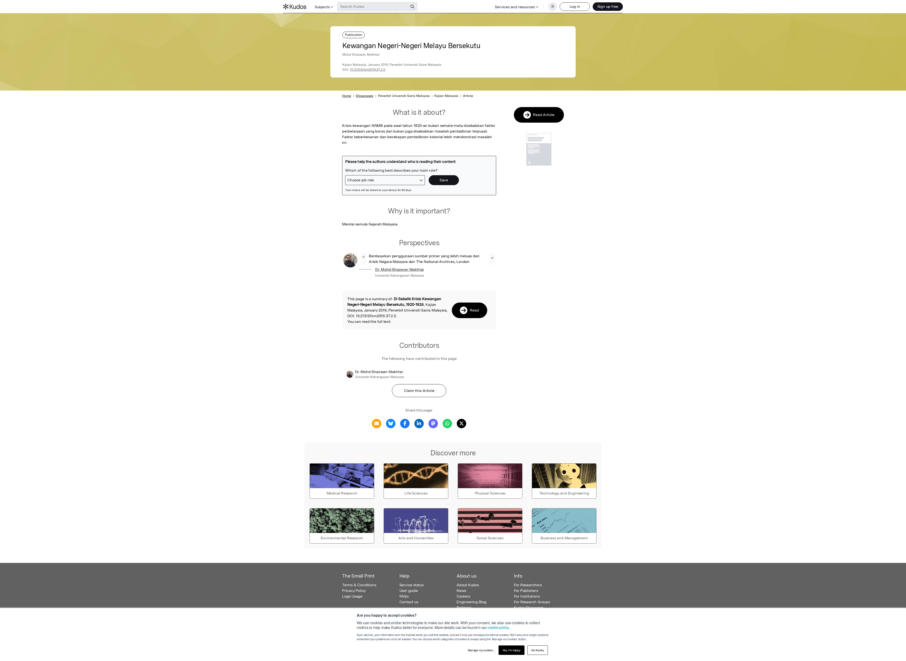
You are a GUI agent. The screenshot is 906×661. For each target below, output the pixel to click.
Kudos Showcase (528, 607)
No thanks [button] (537, 650)
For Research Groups (532, 602)
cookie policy (498, 627)
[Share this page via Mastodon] (433, 423)
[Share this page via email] (376, 423)
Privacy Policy (354, 590)
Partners (464, 607)
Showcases (364, 96)
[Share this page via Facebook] (405, 423)
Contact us (408, 602)
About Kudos (468, 585)
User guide (408, 590)
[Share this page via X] (461, 423)
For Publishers (526, 590)
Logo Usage (352, 596)
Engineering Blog (472, 602)
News (461, 590)
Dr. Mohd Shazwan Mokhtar (399, 269)
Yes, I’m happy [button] (511, 650)
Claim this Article (419, 390)
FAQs (404, 596)
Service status (411, 585)
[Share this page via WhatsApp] (447, 423)
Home (346, 96)
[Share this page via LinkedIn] (419, 423)
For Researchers (528, 585)
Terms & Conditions (359, 585)
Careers (463, 596)
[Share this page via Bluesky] (391, 423)
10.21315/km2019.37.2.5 (367, 69)
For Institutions (527, 596)
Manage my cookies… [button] (481, 650)
